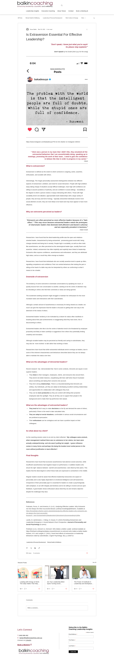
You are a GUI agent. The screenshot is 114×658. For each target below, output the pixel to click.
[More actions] (87, 29)
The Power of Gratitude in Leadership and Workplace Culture (83, 583)
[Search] (62, 5)
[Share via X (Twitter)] (31, 548)
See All (94, 562)
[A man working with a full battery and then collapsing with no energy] (30, 572)
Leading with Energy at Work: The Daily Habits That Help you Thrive (29, 583)
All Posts (20, 18)
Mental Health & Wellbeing (33, 18)
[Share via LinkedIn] (35, 548)
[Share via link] (39, 548)
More (82, 18)
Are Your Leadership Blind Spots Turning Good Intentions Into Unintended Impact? (56, 583)
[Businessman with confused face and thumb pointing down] (57, 572)
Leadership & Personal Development (52, 18)
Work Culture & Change (72, 18)
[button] (94, 18)
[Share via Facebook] (27, 548)
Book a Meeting (23, 645)
